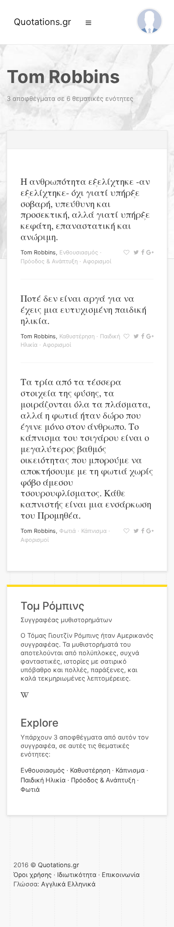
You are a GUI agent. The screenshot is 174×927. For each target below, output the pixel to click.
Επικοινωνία (121, 874)
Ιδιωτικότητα (76, 874)
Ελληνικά (81, 884)
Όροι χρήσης (32, 874)
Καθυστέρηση (77, 336)
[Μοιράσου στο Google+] (148, 252)
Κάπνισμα (94, 531)
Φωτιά (67, 531)
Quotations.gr (42, 22)
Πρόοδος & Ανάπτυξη (49, 261)
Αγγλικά (53, 884)
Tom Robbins (38, 252)
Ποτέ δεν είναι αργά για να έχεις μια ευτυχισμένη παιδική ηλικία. (83, 309)
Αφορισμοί (97, 261)
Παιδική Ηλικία (43, 780)
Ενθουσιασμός (78, 252)
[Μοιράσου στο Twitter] (135, 252)
